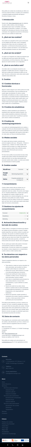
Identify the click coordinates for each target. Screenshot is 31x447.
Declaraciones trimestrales (13, 397)
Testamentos (9, 409)
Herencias (8, 407)
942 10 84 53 (9, 368)
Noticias (4, 411)
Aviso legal (5, 428)
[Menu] (28, 2)
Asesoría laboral (10, 401)
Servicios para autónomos (11, 395)
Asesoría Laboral (10, 391)
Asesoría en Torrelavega (9, 433)
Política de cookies (7, 422)
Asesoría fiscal (10, 399)
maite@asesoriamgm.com (13, 373)
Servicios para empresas (11, 388)
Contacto (4, 413)
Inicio (3, 382)
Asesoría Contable (11, 393)
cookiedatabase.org (7, 342)
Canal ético (5, 426)
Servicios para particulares (11, 403)
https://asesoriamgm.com (15, 23)
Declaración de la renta (12, 405)
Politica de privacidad (8, 424)
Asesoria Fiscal (10, 390)
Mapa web (5, 429)
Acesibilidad (5, 431)
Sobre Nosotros (6, 384)
